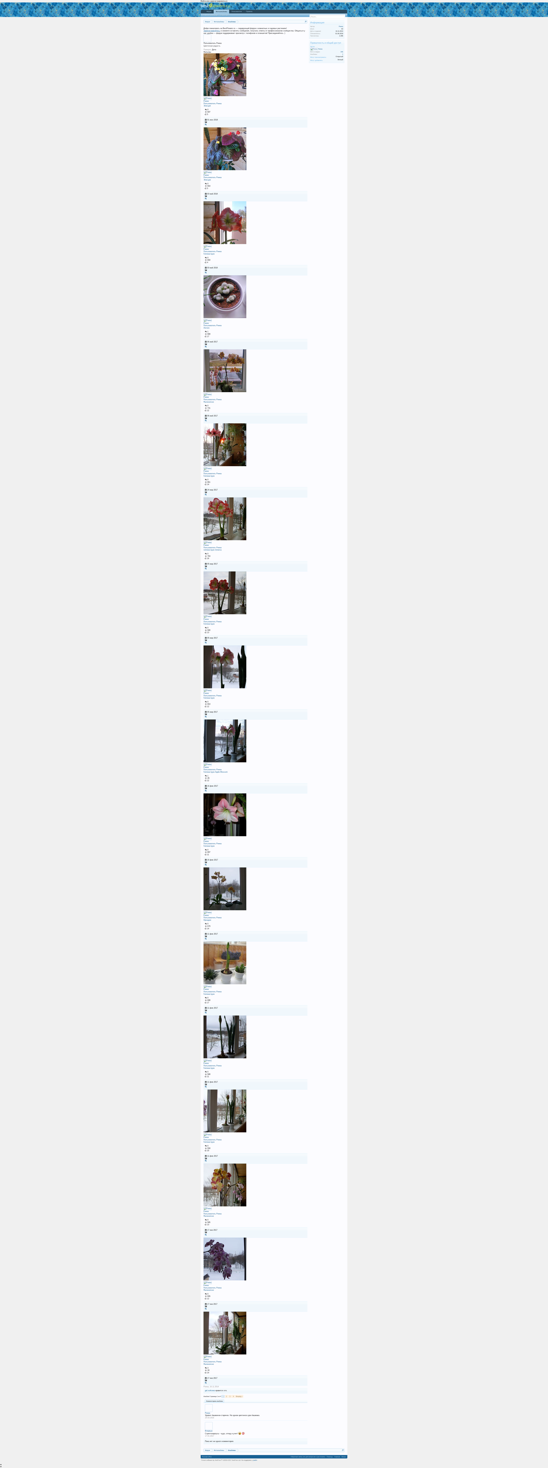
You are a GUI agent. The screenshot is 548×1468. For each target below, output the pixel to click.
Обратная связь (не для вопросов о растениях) (308, 1457)
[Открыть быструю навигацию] (306, 22)
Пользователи (236, 11)
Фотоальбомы (221, 11)
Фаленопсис (209, 402)
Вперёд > (239, 1396)
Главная (337, 1457)
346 (342, 52)
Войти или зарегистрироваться (214, 1)
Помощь (330, 1457)
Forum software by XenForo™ (221, 1460)
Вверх (344, 1457)
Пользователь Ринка (212, 103)
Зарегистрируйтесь (212, 31)
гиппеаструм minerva (212, 550)
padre (255, 1460)
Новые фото (224, 15)
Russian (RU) (207, 1457)
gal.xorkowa (210, 1390)
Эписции (207, 180)
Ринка (206, 101)
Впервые (208, 1431)
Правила (249, 11)
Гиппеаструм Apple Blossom (216, 772)
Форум (208, 11)
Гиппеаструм (209, 254)
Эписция (207, 106)
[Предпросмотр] (206, 124)
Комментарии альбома (214, 1401)
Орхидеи (207, 920)
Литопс (207, 328)
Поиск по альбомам (210, 15)
